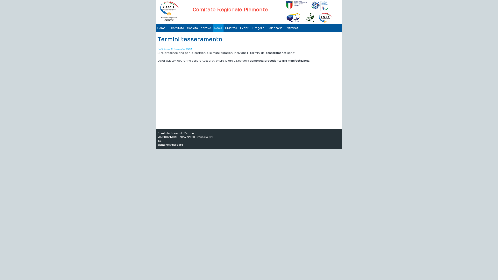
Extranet (292, 28)
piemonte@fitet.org (170, 144)
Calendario (274, 28)
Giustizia (231, 28)
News (218, 28)
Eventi (244, 28)
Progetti (258, 28)
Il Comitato (176, 28)
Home (161, 28)
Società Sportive (199, 28)
